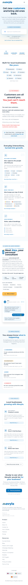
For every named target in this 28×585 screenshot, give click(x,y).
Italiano (18, 573)
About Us (4, 525)
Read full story (13, 422)
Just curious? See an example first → (14, 40)
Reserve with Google (7, 545)
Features (4, 531)
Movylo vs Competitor (7, 552)
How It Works (5, 529)
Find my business (15, 490)
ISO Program (5, 557)
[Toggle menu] (24, 2)
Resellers (4, 555)
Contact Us (5, 527)
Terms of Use (5, 564)
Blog (3, 543)
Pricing (4, 534)
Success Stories (6, 541)
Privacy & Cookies (6, 561)
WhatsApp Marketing (7, 548)
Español (14, 577)
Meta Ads (4, 550)
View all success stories (13, 464)
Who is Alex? (10, 293)
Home (4, 522)
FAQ (3, 559)
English (10, 573)
